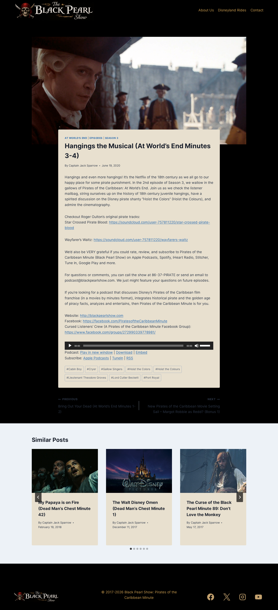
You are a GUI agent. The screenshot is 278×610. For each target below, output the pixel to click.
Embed (141, 352)
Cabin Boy (74, 369)
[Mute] (197, 346)
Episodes (96, 137)
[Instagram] (243, 597)
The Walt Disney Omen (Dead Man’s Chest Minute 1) (139, 508)
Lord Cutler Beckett (125, 377)
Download (124, 352)
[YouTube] (258, 597)
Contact (257, 10)
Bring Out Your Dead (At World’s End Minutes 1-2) (97, 406)
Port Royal (151, 377)
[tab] (131, 549)
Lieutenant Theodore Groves (86, 377)
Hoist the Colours (167, 369)
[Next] (239, 497)
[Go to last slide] (38, 497)
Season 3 (111, 137)
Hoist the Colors (138, 369)
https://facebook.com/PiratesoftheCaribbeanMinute (125, 321)
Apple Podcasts (96, 358)
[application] (139, 346)
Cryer (91, 369)
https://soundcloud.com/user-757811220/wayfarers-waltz (141, 240)
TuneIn (117, 358)
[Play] (70, 346)
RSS (129, 358)
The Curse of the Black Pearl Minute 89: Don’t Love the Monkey (209, 508)
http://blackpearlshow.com (101, 316)
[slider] (205, 345)
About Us (206, 10)
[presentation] (65, 471)
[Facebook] (211, 597)
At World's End (76, 137)
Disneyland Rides (232, 10)
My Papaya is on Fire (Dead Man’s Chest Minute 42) (64, 508)
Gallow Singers (111, 369)
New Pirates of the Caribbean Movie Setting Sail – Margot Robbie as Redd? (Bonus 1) (184, 406)
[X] (227, 597)
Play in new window (96, 352)
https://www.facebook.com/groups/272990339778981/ (110, 332)
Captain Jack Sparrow (83, 165)
